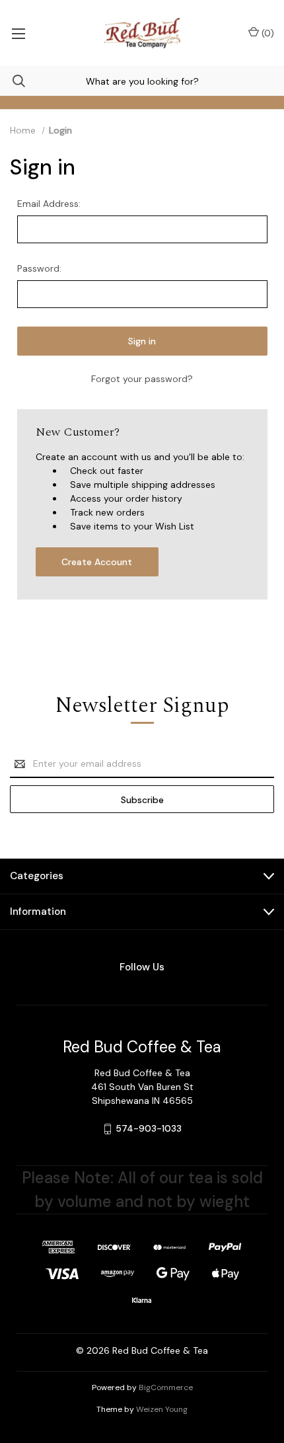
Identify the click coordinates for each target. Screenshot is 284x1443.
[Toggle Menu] (18, 33)
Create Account (96, 562)
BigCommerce (166, 1387)
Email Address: (49, 204)
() (266, 33)
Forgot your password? (142, 379)
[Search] (12, 81)
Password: (39, 268)
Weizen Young (162, 1409)
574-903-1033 (149, 1128)
